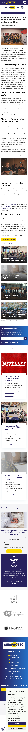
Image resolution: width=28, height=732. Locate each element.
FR (4, 2)
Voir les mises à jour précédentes (9, 342)
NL (3, 2)
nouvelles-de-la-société (19, 13)
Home (3, 13)
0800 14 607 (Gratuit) (15, 660)
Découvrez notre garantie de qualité (14, 582)
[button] (25, 159)
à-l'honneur (9, 13)
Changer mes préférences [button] (16, 728)
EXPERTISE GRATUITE (9, 239)
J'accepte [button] (16, 723)
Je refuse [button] (16, 726)
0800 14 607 (13, 204)
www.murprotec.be (6, 208)
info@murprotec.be (6, 206)
